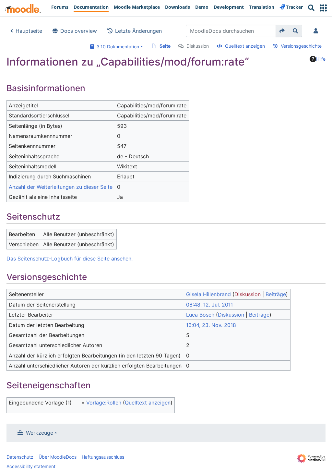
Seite (165, 46)
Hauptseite (29, 31)
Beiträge (276, 294)
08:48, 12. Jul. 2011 (209, 304)
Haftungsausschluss (103, 457)
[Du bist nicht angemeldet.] (317, 30)
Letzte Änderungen (138, 31)
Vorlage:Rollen (103, 402)
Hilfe (321, 59)
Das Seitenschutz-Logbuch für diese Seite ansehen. (69, 258)
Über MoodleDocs (58, 457)
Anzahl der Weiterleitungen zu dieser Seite (61, 187)
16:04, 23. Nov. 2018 (211, 325)
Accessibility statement (30, 466)
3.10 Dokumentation (116, 46)
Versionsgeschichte (301, 46)
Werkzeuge (39, 432)
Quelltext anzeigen (245, 46)
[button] (323, 8)
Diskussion (197, 46)
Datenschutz (19, 457)
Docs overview (78, 31)
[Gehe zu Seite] (282, 31)
